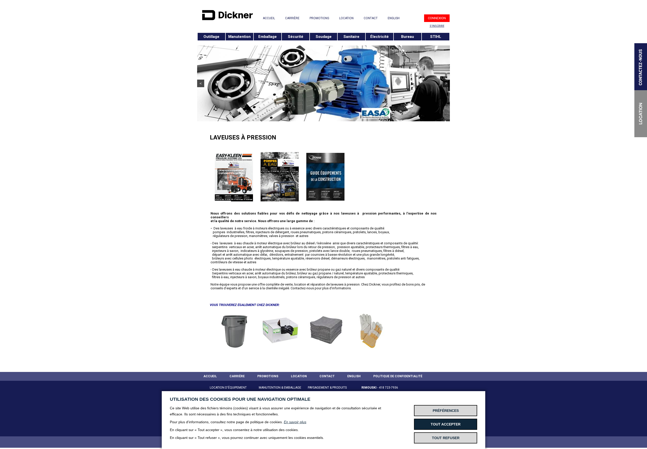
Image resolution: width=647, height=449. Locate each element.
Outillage (211, 36)
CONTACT (371, 18)
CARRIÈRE (292, 18)
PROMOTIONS (319, 18)
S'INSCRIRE (437, 26)
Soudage (324, 36)
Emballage (267, 36)
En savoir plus (295, 422)
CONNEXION (437, 18)
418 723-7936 (388, 387)
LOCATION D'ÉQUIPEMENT (228, 387)
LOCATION (346, 18)
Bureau (407, 36)
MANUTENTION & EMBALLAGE (280, 387)
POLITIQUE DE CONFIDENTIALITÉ (397, 376)
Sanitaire (351, 36)
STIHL (435, 36)
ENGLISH (394, 18)
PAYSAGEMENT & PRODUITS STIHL (327, 390)
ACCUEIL (269, 18)
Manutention (239, 36)
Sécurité (295, 36)
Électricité (379, 36)
